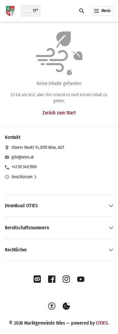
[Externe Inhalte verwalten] (66, 306)
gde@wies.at (22, 157)
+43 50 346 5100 (24, 166)
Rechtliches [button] (16, 250)
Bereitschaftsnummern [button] (27, 228)
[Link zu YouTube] (80, 279)
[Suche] (82, 11)
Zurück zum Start (58, 113)
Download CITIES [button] (21, 205)
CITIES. (102, 323)
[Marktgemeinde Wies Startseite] (10, 10)
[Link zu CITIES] (37, 279)
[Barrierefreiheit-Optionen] (51, 306)
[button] (24, 177)
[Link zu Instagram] (66, 279)
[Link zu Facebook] (51, 279)
